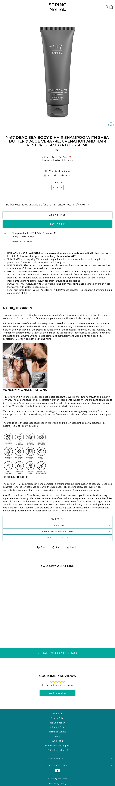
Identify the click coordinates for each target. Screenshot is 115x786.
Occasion (57, 525)
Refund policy (57, 722)
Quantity (57, 182)
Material (57, 519)
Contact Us (57, 758)
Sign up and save (56, 765)
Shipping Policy (57, 727)
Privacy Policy (57, 718)
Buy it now (57, 224)
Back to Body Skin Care (59, 653)
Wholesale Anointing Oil (57, 745)
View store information (22, 241)
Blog (57, 736)
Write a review (57, 693)
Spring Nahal (57, 7)
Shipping (46, 160)
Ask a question (57, 537)
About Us (57, 713)
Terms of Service (57, 731)
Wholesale (57, 740)
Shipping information (57, 531)
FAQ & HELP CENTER (57, 749)
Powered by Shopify (57, 783)
